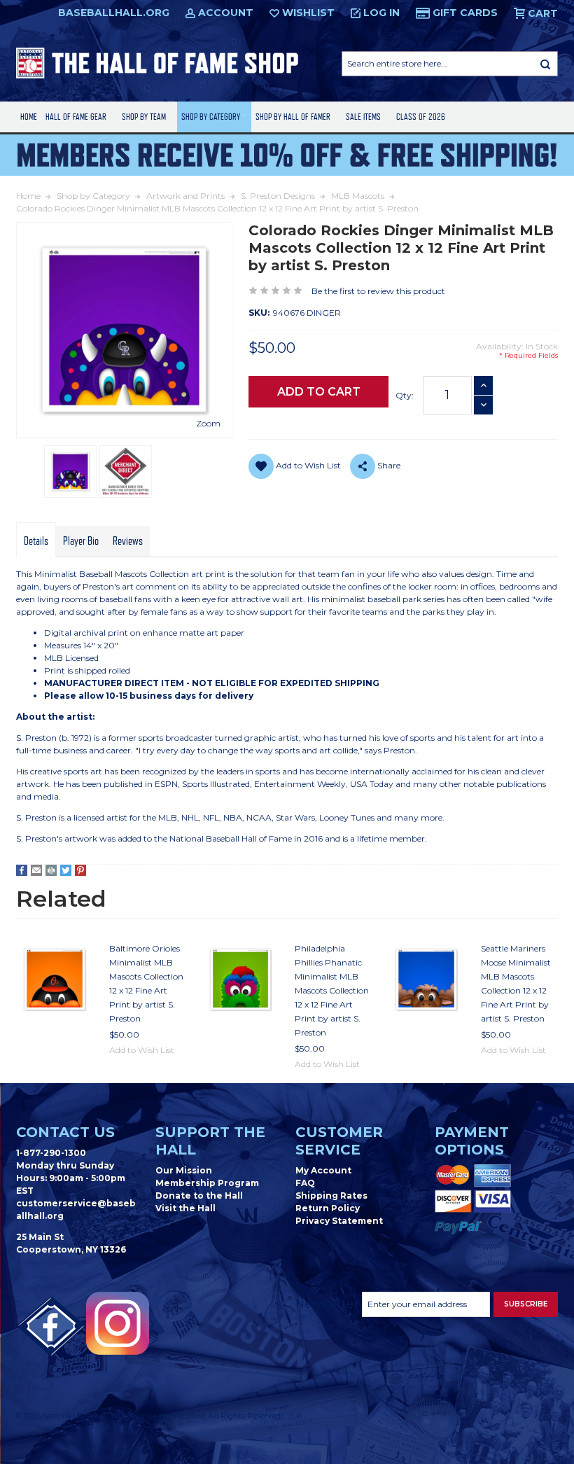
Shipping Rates (331, 1195)
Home (28, 116)
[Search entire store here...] (545, 64)
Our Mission (183, 1170)
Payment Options (472, 1141)
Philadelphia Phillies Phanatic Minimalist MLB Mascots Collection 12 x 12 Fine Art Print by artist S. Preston (332, 990)
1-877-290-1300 (51, 1153)
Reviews (128, 541)
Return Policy (327, 1208)
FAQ (305, 1183)
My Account (323, 1170)
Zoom (208, 423)
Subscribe (525, 1304)
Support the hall (210, 1141)
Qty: (405, 395)
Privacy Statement (339, 1220)
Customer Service (339, 1141)
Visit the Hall (185, 1208)
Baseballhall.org (113, 12)
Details (36, 541)
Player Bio (81, 541)
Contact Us (65, 1132)
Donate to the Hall (199, 1195)
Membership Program (207, 1183)
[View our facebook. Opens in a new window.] (51, 1327)
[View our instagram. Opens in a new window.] (117, 1323)
